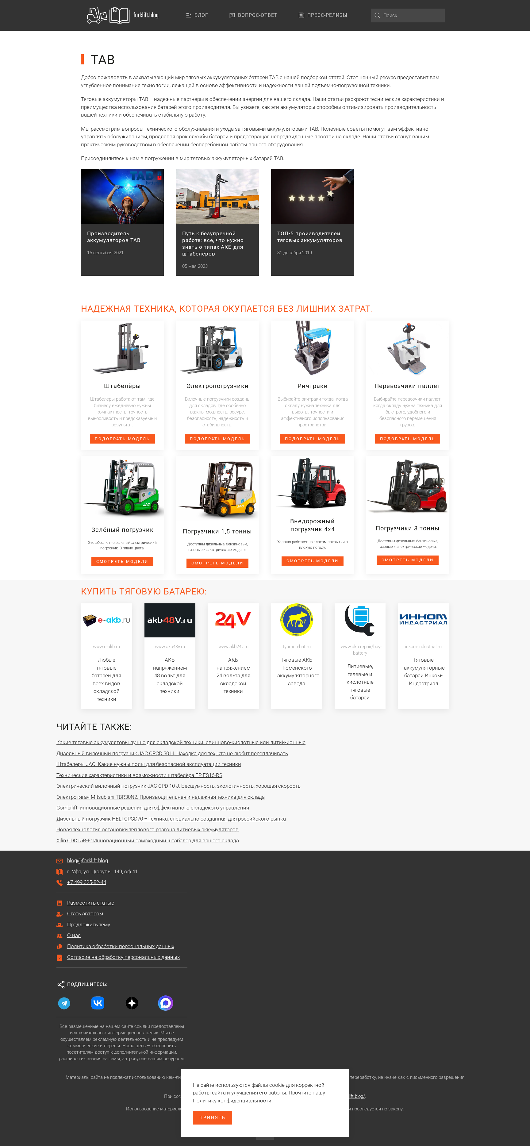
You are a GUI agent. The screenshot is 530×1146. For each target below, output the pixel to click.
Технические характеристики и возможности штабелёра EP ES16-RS (139, 775)
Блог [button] (201, 15)
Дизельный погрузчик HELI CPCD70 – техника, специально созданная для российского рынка (171, 819)
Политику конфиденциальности (232, 1101)
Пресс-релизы (327, 15)
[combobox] (408, 15)
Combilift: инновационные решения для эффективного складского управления (152, 808)
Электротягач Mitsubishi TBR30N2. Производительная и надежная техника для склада (160, 797)
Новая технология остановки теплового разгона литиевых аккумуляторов (147, 829)
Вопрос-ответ (258, 15)
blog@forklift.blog (87, 860)
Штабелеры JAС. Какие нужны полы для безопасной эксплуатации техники (148, 764)
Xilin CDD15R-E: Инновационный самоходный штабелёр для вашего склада (147, 840)
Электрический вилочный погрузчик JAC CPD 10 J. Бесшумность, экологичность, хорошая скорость (178, 786)
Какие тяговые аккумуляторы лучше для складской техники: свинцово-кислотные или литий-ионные (180, 742)
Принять (212, 1117)
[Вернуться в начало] (123, 15)
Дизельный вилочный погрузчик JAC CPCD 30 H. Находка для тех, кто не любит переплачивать (172, 753)
